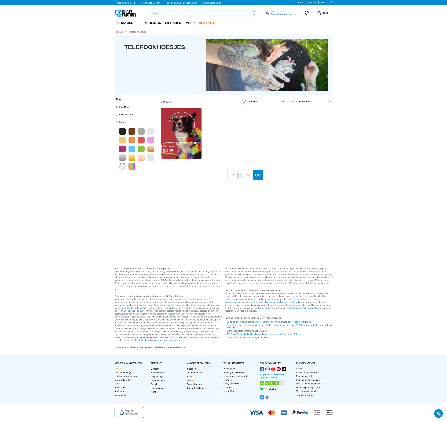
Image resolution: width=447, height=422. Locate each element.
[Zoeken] (254, 13)
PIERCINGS (152, 23)
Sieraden (173, 23)
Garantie (228, 380)
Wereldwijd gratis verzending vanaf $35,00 (247, 331)
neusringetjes (266, 308)
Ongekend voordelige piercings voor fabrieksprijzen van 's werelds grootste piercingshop (269, 322)
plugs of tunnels (309, 308)
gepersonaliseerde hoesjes (134, 308)
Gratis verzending (212, 3)
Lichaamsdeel (127, 23)
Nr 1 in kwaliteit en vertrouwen (181, 3)
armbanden (282, 302)
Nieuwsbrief (120, 395)
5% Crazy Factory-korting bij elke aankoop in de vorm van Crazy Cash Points (263, 334)
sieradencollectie (233, 302)
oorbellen (250, 302)
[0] (306, 13)
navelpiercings (294, 308)
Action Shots (229, 391)
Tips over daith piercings (307, 391)
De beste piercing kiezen (308, 387)
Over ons (228, 387)
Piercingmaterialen (305, 376)
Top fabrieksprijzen (150, 3)
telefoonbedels (145, 340)
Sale (117, 384)
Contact (299, 368)
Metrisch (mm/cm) (307, 2)
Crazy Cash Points (232, 384)
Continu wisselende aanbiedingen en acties (248, 337)
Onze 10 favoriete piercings (309, 384)
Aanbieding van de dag (126, 376)
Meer (190, 23)
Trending (252, 101)
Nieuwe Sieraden (123, 380)
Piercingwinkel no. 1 (125, 3)
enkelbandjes (295, 302)
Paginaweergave (304, 101)
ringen (259, 302)
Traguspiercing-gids (305, 395)
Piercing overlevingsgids (308, 380)
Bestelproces (230, 368)
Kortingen (119, 391)
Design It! (207, 23)
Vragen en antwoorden (307, 372)
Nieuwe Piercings (123, 372)
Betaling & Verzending (234, 372)
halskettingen (269, 302)
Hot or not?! (120, 387)
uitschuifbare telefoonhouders (169, 340)
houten (172, 314)
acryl (212, 311)
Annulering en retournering (236, 376)
